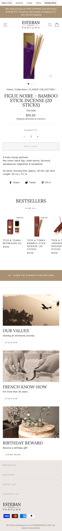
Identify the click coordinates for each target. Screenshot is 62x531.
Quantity (31, 130)
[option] (31, 11)
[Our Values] (31, 310)
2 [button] (31, 84)
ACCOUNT (9, 475)
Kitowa (38, 3)
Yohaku (29, 3)
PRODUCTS (9, 465)
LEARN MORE (13, 455)
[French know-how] (31, 366)
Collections (21, 89)
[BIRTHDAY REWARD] (31, 422)
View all (31, 208)
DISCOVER (11, 342)
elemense (19, 3)
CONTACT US (11, 494)
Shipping (20, 119)
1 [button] (28, 84)
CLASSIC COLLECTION (41, 89)
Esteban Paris (50, 3)
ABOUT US (9, 484)
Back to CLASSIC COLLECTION (33, 275)
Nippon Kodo (7, 3)
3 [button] (34, 84)
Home (10, 89)
